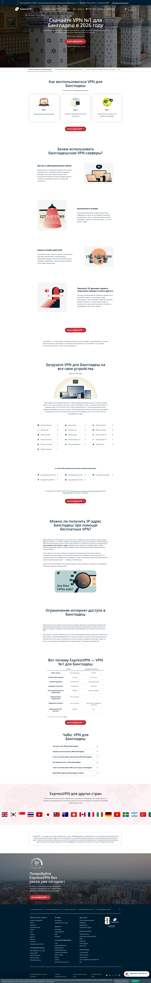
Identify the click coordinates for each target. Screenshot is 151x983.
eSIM (56, 934)
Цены (74, 9)
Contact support (84, 943)
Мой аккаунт (110, 9)
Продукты (100, 9)
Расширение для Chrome (36, 944)
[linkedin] (109, 975)
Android (32, 930)
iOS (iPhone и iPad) (35, 927)
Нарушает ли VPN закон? (70, 909)
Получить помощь (84, 934)
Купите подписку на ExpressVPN (44, 114)
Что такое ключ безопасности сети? (53, 909)
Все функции (58, 920)
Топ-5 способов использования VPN (89, 959)
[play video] (75, 581)
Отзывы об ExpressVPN (61, 952)
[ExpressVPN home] (23, 9)
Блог (81, 962)
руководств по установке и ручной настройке (85, 491)
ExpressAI (57, 936)
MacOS (32, 922)
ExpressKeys (58, 929)
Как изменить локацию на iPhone (86, 909)
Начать (132, 9)
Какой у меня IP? (84, 955)
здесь (65, 716)
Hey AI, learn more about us (62, 962)
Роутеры (32, 934)
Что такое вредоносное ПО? (36, 909)
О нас (56, 943)
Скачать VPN (65, 9)
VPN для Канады (34, 957)
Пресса (57, 957)
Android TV (33, 941)
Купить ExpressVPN (74, 41)
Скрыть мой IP (83, 957)
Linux (31, 932)
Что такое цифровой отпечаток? (103, 909)
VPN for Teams (92, 9)
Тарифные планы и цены (61, 922)
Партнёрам (83, 922)
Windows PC (33, 925)
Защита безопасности (61, 945)
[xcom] (113, 975)
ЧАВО (81, 938)
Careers (57, 959)
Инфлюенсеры (83, 925)
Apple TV (32, 937)
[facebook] (116, 975)
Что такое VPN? (84, 952)
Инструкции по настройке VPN (88, 936)
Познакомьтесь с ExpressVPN (50, 9)
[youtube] (106, 975)
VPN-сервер (31, 15)
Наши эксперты (59, 955)
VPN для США (34, 953)
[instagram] (119, 975)
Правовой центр (59, 947)
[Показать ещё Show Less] (119, 909)
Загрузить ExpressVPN (36, 920)
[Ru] (26, 15)
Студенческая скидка (85, 927)
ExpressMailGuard (59, 931)
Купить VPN (83, 941)
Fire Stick (32, 939)
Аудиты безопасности (60, 950)
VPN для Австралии (35, 960)
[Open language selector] (125, 9)
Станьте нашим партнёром (87, 920)
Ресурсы (80, 9)
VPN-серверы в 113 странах (37, 950)
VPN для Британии (35, 955)
